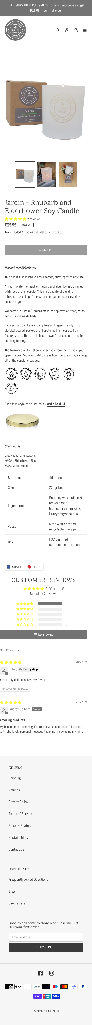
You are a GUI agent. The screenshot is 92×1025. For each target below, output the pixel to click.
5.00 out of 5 (55, 588)
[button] (16, 219)
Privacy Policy (18, 801)
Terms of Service (20, 813)
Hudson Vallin (51, 1011)
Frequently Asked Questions (28, 879)
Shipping (27, 232)
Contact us (16, 849)
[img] (11, 662)
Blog (12, 891)
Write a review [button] (43, 634)
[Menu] (84, 30)
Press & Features (21, 825)
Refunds (14, 790)
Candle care (17, 903)
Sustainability (18, 837)
